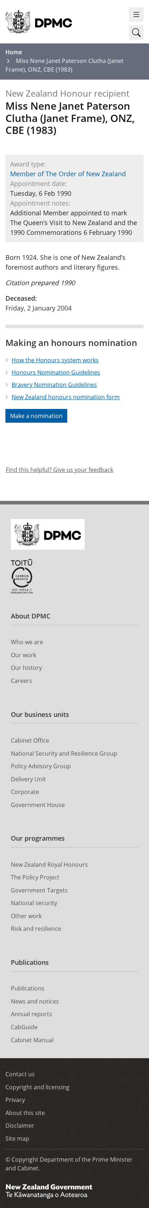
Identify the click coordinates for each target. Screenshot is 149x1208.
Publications (30, 962)
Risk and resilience (36, 929)
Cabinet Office (30, 740)
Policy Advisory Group (41, 766)
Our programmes (38, 838)
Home (13, 52)
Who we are (27, 642)
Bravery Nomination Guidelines (54, 385)
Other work (26, 916)
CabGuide (24, 1027)
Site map (17, 1138)
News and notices (35, 1001)
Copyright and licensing (37, 1087)
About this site (25, 1113)
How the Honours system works (55, 360)
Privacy (15, 1100)
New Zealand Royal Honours (49, 865)
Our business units (40, 714)
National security (34, 903)
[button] (136, 32)
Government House (38, 805)
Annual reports (31, 1014)
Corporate (25, 792)
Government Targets (39, 890)
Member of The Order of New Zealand (68, 173)
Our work (23, 655)
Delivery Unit (28, 779)
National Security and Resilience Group (64, 753)
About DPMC (30, 616)
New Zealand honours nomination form (66, 397)
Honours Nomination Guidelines (56, 372)
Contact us (20, 1074)
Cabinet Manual (32, 1040)
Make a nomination (36, 416)
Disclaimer (19, 1125)
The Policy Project (35, 877)
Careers (21, 681)
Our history (26, 668)
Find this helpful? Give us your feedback (59, 470)
